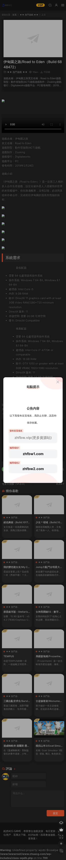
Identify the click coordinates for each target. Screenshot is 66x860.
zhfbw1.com (33, 454)
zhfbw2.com (33, 469)
